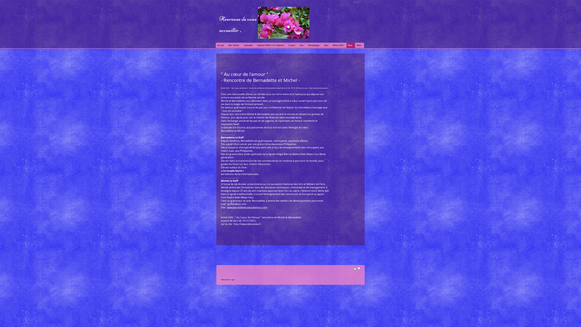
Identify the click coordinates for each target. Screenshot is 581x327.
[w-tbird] (358, 268)
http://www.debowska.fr (318, 88)
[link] (355, 2)
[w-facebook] (355, 269)
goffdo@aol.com (237, 204)
